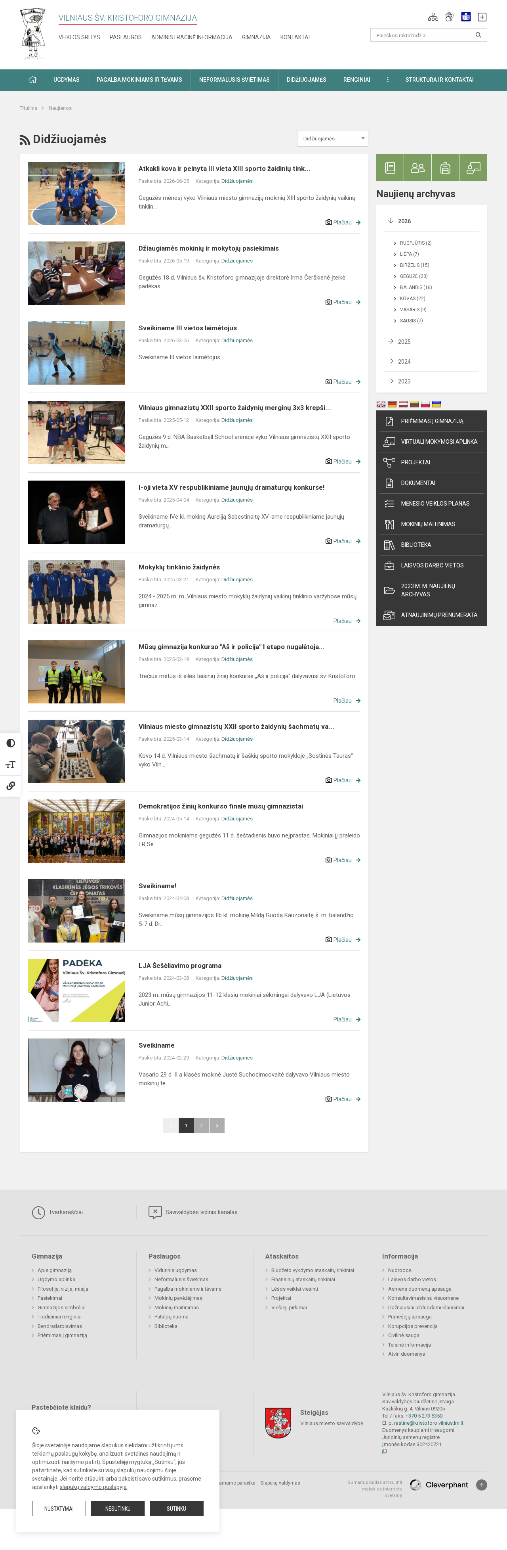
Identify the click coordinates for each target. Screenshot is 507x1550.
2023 (404, 381)
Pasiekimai (50, 1298)
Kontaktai (295, 37)
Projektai (415, 462)
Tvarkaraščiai (65, 1212)
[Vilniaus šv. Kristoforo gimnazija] (33, 33)
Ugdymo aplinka (56, 1279)
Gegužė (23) (414, 276)
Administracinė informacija (192, 37)
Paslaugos (126, 37)
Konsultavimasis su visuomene (423, 1298)
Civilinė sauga (403, 1335)
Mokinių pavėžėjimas (178, 1298)
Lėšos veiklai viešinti (294, 1289)
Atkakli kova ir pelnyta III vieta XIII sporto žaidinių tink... (225, 168)
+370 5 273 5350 (424, 1416)
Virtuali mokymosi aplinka (439, 442)
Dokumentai (418, 483)
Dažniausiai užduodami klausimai (426, 1308)
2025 (404, 342)
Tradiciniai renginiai (60, 1317)
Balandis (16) (416, 287)
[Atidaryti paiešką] (478, 35)
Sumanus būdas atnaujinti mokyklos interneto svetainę (375, 1489)
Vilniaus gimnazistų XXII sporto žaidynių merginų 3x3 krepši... (235, 408)
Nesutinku (118, 1509)
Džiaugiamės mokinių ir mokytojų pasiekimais (209, 248)
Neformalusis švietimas (181, 1279)
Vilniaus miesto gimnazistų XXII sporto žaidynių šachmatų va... (236, 726)
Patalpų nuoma (171, 1317)
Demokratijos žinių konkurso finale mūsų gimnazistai (221, 806)
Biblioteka (416, 545)
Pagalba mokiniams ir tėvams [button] (139, 80)
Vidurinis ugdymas (175, 1270)
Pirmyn (217, 1125)
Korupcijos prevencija (413, 1326)
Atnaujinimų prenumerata (439, 615)
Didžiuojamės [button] (306, 80)
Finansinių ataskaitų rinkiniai (303, 1279)
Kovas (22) (412, 298)
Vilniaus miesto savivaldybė (331, 1423)
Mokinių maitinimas (428, 524)
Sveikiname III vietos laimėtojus (188, 328)
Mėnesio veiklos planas (435, 503)
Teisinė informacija (409, 1345)
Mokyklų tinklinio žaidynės (179, 567)
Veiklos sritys (79, 37)
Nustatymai (59, 1509)
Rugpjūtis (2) (416, 243)
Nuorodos (400, 1270)
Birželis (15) (414, 265)
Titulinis (29, 108)
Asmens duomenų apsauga (420, 1289)
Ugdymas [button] (66, 80)
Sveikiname (157, 1045)
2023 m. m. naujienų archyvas (428, 590)
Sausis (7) (411, 321)
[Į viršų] (481, 1485)
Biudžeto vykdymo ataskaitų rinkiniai (312, 1270)
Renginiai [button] (356, 80)
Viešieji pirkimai (289, 1308)
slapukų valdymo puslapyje (93, 1487)
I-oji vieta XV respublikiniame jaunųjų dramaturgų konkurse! (232, 487)
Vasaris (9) (413, 309)
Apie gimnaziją (55, 1270)
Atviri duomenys (406, 1354)
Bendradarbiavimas (60, 1326)
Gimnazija (256, 37)
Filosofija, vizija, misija (63, 1289)
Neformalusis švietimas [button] (234, 80)
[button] (433, 16)
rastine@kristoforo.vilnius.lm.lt (428, 1423)
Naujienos (60, 108)
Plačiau (343, 222)
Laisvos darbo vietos (432, 565)
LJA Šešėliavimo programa (180, 965)
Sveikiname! (158, 886)
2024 (404, 361)
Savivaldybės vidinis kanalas (201, 1212)
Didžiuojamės (237, 181)
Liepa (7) (409, 254)
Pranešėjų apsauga (410, 1317)
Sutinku (176, 1509)
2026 (404, 221)
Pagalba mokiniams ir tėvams (187, 1289)
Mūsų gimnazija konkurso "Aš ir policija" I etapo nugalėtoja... (232, 647)
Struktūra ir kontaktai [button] (440, 80)
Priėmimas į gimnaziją (432, 421)
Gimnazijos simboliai (62, 1308)
